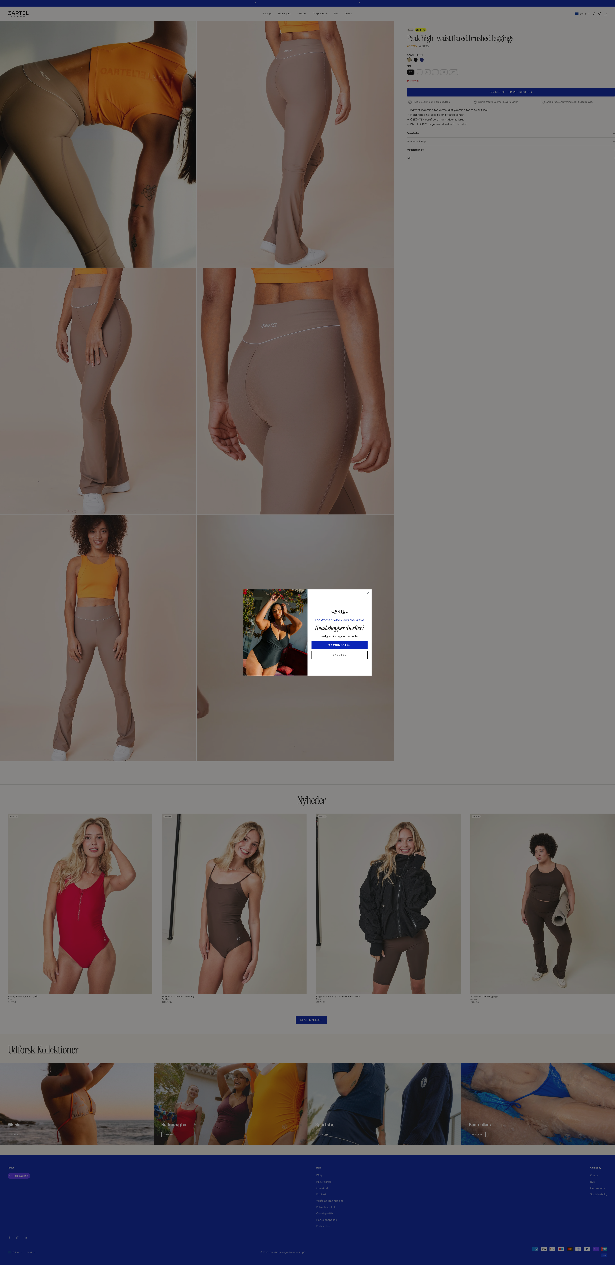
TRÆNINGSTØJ (339, 645)
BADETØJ (340, 654)
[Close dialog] (368, 593)
